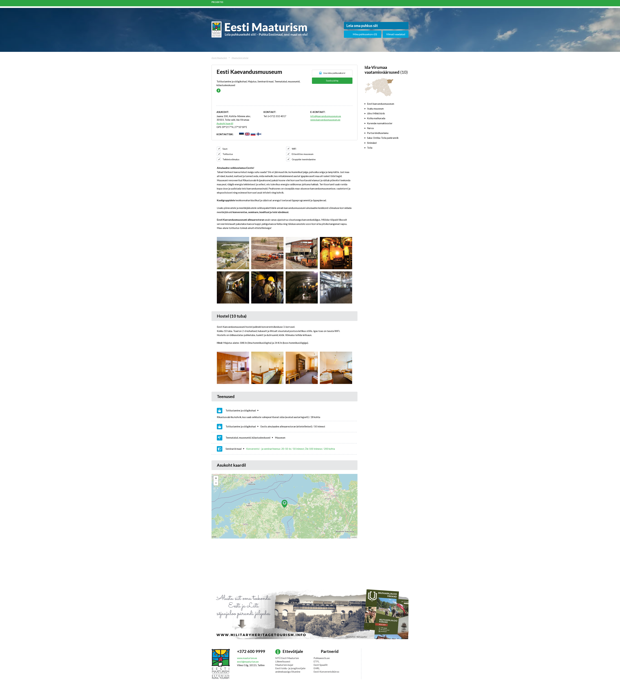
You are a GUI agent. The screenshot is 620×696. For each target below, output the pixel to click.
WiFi (294, 148)
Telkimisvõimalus (230, 159)
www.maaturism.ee (247, 658)
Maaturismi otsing (240, 58)
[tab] (386, 103)
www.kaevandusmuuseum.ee (325, 119)
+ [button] (216, 478)
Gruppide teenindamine (304, 159)
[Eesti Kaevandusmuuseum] (233, 253)
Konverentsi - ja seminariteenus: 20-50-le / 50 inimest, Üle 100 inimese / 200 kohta (290, 448)
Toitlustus (227, 154)
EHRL (317, 668)
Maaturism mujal (284, 664)
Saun (224, 148)
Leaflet (354, 537)
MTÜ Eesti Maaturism (287, 658)
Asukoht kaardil (225, 123)
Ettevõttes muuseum (302, 154)
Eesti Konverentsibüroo (326, 671)
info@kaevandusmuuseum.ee (325, 116)
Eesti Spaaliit (321, 664)
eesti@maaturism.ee (248, 661)
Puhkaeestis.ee (322, 658)
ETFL (316, 661)
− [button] (216, 483)
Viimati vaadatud (395, 34)
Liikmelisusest (282, 661)
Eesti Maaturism (219, 58)
